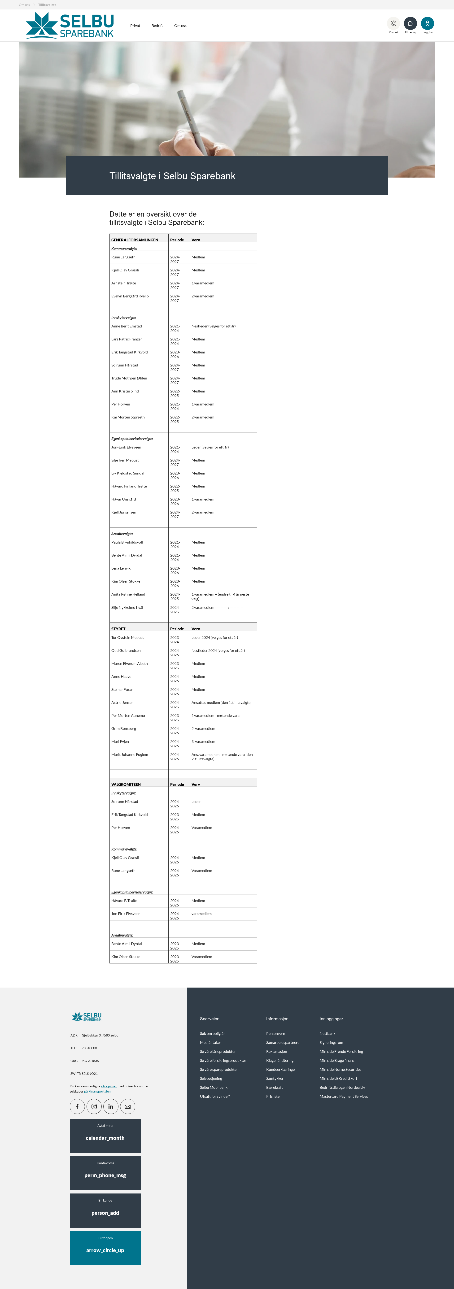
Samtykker (275, 1078)
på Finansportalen (97, 1091)
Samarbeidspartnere (282, 1042)
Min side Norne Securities (340, 1069)
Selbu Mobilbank (213, 1087)
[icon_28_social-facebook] (77, 1106)
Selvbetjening (211, 1078)
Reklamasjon (276, 1051)
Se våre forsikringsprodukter (223, 1060)
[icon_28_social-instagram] (94, 1106)
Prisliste (272, 1096)
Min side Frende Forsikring (341, 1051)
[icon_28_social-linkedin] (110, 1106)
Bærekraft (274, 1087)
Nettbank (327, 1033)
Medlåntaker (210, 1042)
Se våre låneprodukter (218, 1051)
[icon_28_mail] (127, 1106)
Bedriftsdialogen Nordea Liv (342, 1087)
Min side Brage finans (337, 1060)
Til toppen (105, 1244)
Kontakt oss (105, 1169)
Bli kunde (105, 1207)
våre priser (109, 1086)
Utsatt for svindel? (215, 1096)
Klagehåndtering (279, 1060)
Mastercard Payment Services (344, 1096)
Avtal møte (105, 1132)
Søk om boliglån (213, 1033)
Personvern (275, 1033)
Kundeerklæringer (281, 1069)
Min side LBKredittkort (338, 1078)
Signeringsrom (331, 1042)
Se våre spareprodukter (219, 1069)
